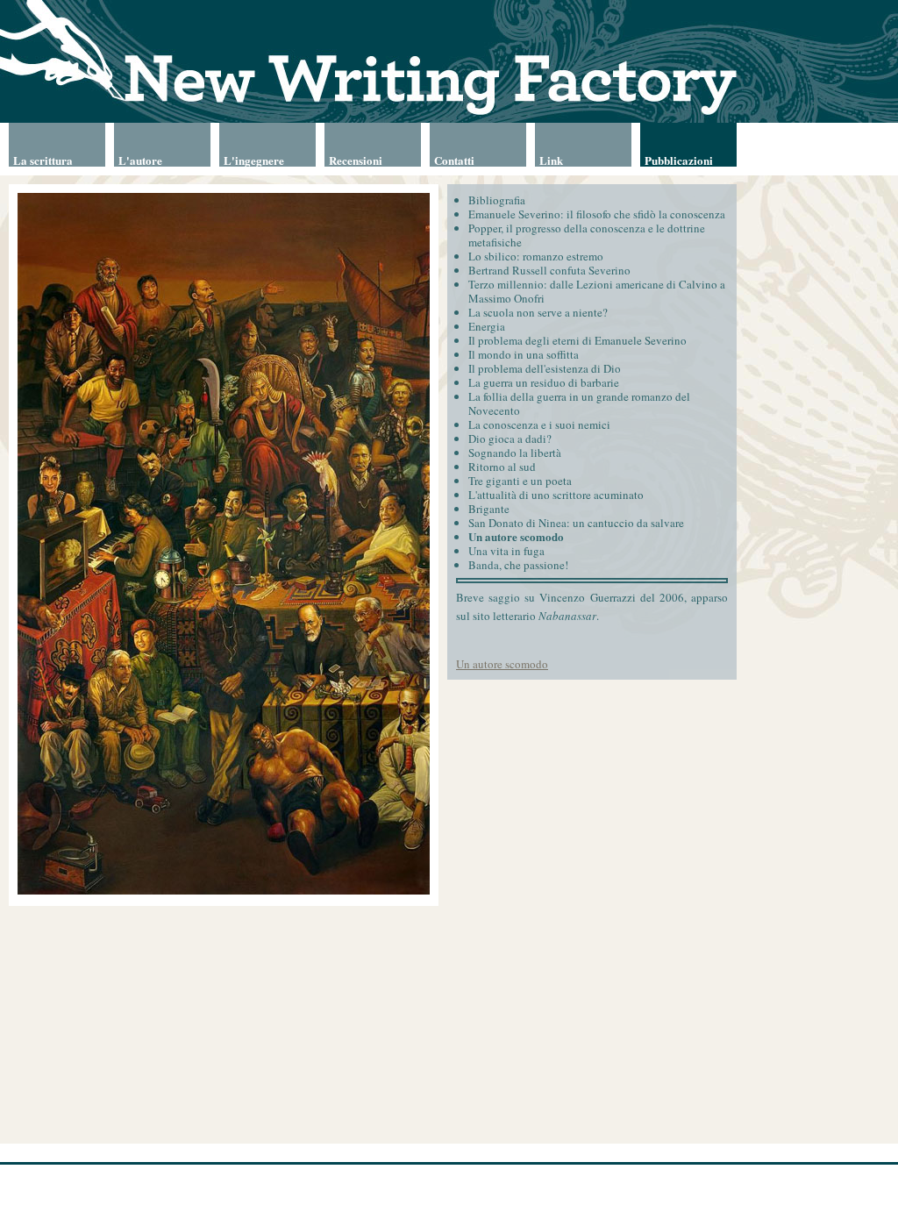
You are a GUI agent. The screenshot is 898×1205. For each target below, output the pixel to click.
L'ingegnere (254, 160)
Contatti (454, 160)
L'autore (140, 160)
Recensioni (355, 160)
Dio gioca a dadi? (510, 438)
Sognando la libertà (514, 452)
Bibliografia (496, 200)
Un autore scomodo (516, 536)
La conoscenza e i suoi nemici (539, 424)
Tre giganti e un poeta (520, 480)
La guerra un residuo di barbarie (543, 382)
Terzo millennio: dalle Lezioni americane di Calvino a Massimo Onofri (596, 291)
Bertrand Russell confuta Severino (549, 270)
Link (551, 160)
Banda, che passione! (518, 565)
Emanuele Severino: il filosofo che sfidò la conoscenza (596, 214)
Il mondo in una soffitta (523, 354)
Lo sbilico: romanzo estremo (535, 256)
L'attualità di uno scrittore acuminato (556, 495)
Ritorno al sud (502, 466)
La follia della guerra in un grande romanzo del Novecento (579, 403)
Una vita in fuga (506, 551)
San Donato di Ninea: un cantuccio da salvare (576, 523)
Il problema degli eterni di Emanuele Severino (577, 340)
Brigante (489, 509)
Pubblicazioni (679, 160)
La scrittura (43, 160)
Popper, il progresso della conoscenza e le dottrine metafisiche (586, 235)
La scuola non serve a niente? (538, 312)
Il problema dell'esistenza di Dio (544, 368)
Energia (486, 326)
